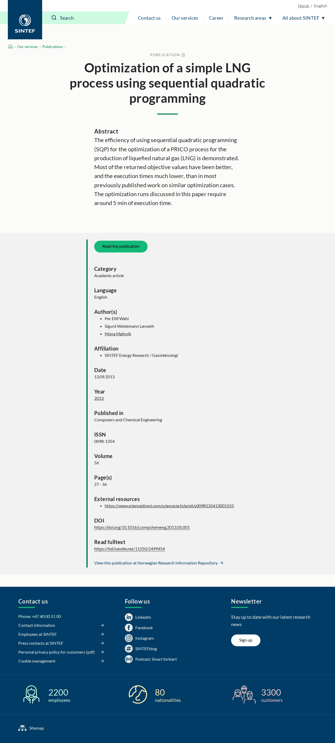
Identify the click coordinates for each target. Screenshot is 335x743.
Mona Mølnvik (118, 333)
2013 (99, 398)
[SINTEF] (25, 19)
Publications (52, 46)
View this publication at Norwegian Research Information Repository (156, 562)
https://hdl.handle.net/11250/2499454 (129, 548)
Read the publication (120, 246)
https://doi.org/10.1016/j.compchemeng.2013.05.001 (142, 527)
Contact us (149, 18)
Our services (185, 18)
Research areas (250, 18)
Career (216, 18)
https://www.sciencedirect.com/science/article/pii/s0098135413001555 (169, 505)
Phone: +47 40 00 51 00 (39, 616)
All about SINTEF (300, 18)
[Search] (54, 18)
